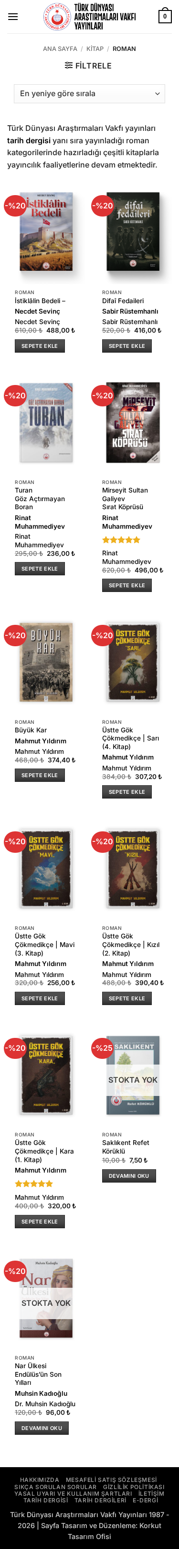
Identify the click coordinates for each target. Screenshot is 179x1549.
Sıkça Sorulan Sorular (55, 1486)
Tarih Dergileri (100, 1500)
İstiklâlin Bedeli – (40, 301)
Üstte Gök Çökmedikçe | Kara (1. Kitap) (44, 1151)
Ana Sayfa (60, 48)
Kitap (95, 48)
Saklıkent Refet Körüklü (125, 1147)
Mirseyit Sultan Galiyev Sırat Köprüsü (125, 498)
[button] (13, 16)
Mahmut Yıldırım (40, 741)
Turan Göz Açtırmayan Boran (40, 498)
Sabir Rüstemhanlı (130, 311)
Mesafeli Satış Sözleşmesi (111, 1479)
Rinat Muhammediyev (40, 522)
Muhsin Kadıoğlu (41, 1393)
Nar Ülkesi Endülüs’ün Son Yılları (38, 1374)
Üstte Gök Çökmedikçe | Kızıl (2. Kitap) (130, 944)
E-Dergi (145, 1500)
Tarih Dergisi (45, 1500)
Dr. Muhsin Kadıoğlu (45, 1404)
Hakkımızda (40, 1479)
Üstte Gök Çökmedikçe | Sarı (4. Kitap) (130, 738)
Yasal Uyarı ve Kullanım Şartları (73, 1493)
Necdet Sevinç (37, 311)
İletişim (151, 1493)
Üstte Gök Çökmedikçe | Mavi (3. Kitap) (44, 944)
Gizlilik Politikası (133, 1486)
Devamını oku (129, 1176)
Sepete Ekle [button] (39, 346)
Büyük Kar (31, 730)
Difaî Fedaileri (123, 301)
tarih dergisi (29, 140)
